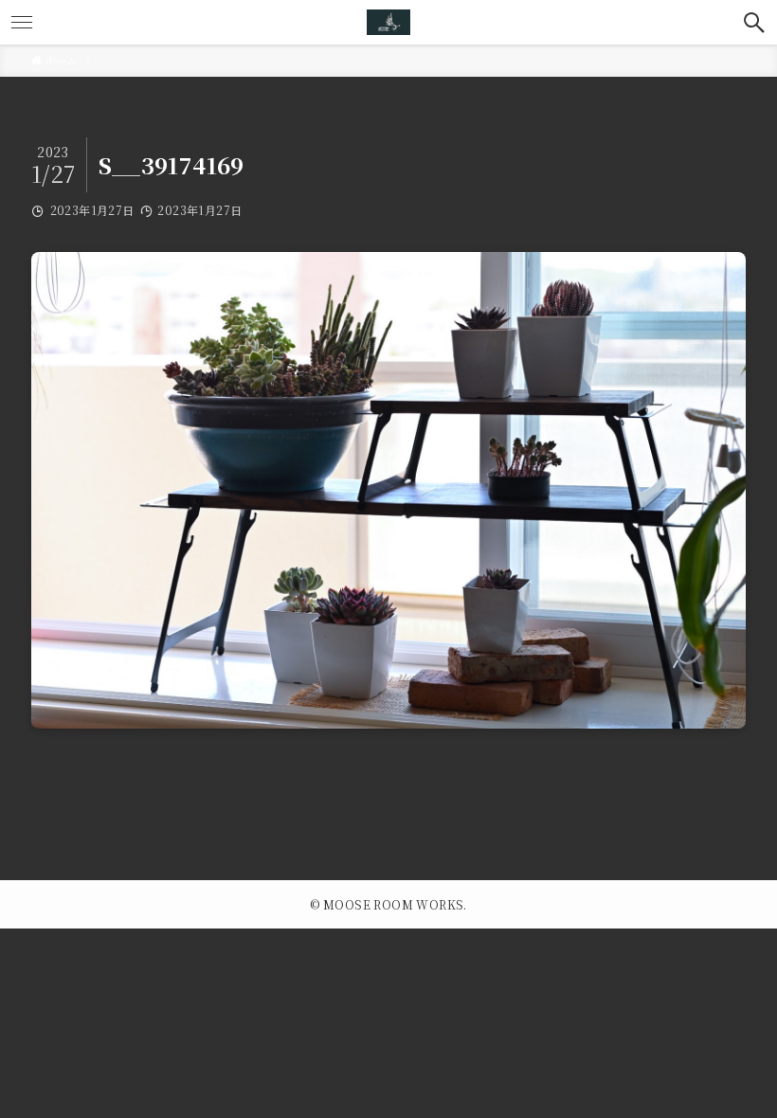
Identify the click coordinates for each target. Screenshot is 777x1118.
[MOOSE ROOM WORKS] (388, 22)
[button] (754, 22)
